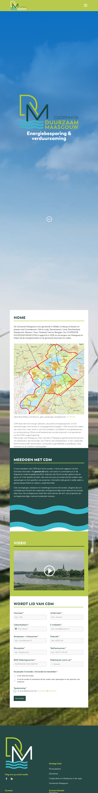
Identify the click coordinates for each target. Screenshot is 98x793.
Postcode (55, 636)
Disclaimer (53, 774)
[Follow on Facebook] (6, 779)
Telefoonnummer (58, 648)
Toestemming (20, 688)
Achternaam (56, 613)
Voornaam (19, 613)
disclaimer (52, 691)
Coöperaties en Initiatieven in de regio (65, 778)
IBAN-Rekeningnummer (25, 660)
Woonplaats (19, 648)
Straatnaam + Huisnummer (26, 636)
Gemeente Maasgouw (58, 783)
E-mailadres (56, 625)
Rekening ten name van (61, 660)
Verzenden (19, 698)
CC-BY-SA (70, 417)
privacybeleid (42, 691)
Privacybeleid (55, 769)
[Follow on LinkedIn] (12, 779)
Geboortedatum (21, 625)
